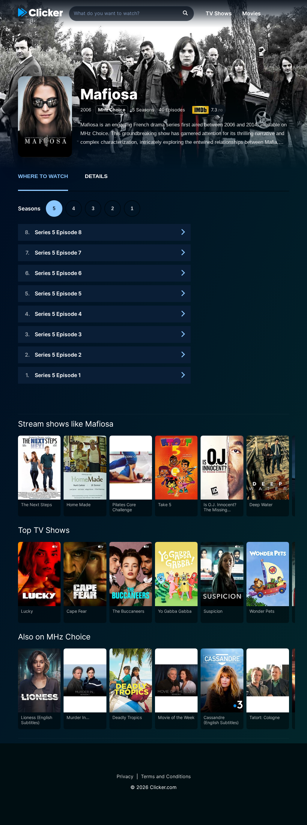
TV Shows (219, 13)
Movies (251, 13)
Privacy (125, 776)
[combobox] (131, 13)
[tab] (47, 179)
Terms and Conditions (166, 776)
